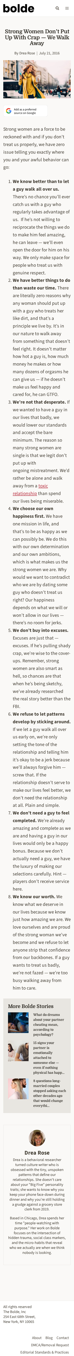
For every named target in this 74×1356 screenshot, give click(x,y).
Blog (49, 1337)
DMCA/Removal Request (50, 1345)
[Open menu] (67, 8)
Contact (63, 1337)
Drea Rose (27, 53)
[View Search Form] (57, 8)
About (37, 1337)
